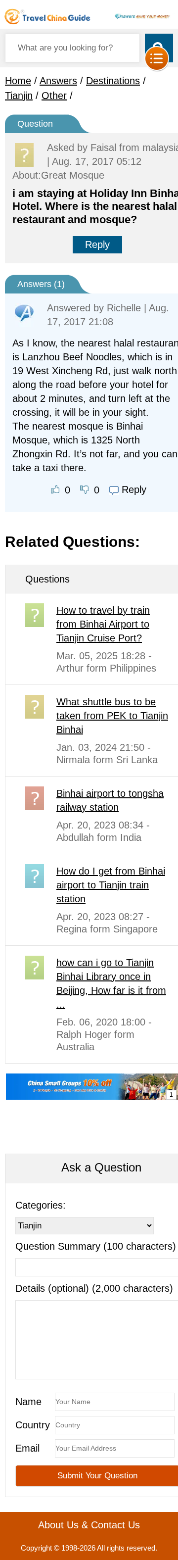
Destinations (113, 80)
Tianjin (19, 95)
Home (18, 80)
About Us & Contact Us (89, 1524)
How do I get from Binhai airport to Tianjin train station (110, 885)
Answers (58, 80)
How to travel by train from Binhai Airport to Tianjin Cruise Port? (103, 624)
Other (54, 95)
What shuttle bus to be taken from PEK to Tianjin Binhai (112, 715)
